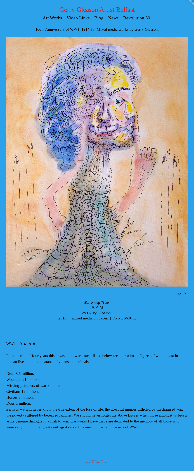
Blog (98, 17)
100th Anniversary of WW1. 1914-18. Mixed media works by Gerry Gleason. (97, 29)
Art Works (52, 17)
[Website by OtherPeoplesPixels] (188, 5)
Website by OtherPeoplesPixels (97, 462)
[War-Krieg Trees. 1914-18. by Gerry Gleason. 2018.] (97, 162)
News (113, 17)
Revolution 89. (137, 17)
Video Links (78, 17)
